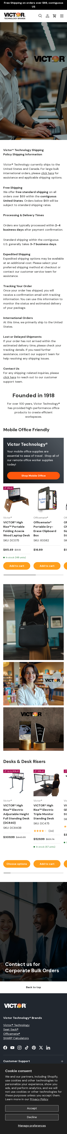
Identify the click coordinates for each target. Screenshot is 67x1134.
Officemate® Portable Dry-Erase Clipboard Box (45, 528)
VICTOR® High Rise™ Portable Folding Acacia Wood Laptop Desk (16, 528)
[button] (54, 15)
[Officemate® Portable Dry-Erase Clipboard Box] (47, 500)
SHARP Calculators (16, 1038)
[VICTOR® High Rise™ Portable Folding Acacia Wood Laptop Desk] (16, 500)
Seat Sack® (10, 1029)
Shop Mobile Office (33, 475)
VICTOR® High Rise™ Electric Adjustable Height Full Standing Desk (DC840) (16, 814)
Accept (32, 1108)
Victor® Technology (16, 1025)
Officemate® (11, 1034)
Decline (32, 1117)
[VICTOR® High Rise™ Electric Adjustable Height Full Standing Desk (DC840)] (16, 783)
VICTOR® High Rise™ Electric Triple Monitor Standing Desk (44, 811)
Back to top (33, 987)
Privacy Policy (39, 1099)
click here (47, 173)
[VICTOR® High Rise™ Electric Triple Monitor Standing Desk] (47, 783)
